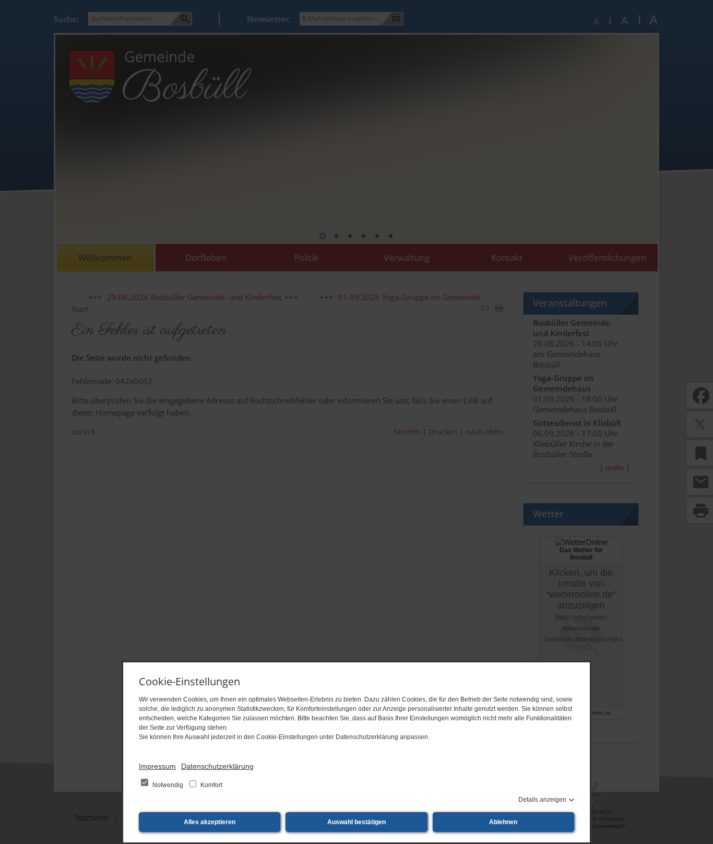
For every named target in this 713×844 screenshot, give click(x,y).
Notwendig (168, 785)
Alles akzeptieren (209, 822)
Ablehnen (503, 822)
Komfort (210, 785)
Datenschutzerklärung (217, 766)
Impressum (157, 766)
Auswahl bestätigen (356, 822)
